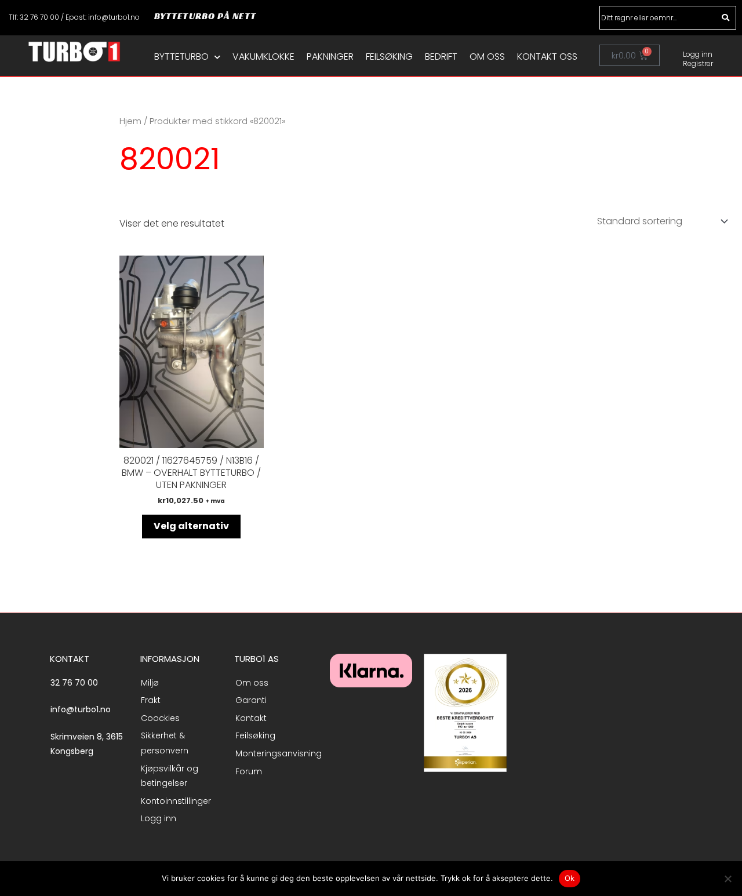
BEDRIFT (441, 57)
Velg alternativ (191, 526)
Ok (570, 878)
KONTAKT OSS (547, 57)
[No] (727, 878)
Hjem (130, 121)
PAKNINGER (330, 57)
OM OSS (487, 57)
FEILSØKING (389, 57)
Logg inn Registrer (698, 58)
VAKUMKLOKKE (263, 57)
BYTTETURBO (181, 57)
